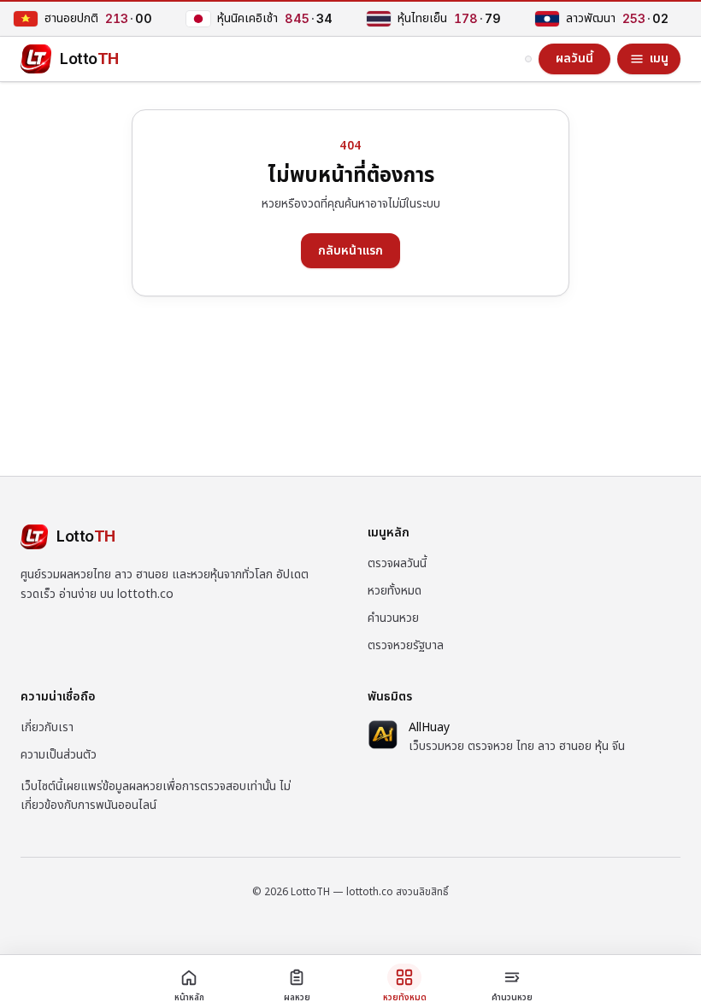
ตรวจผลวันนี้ (397, 563)
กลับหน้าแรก (350, 251)
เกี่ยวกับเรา (47, 727)
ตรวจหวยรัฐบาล (406, 645)
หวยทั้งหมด (394, 591)
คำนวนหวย (393, 618)
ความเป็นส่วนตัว (59, 755)
